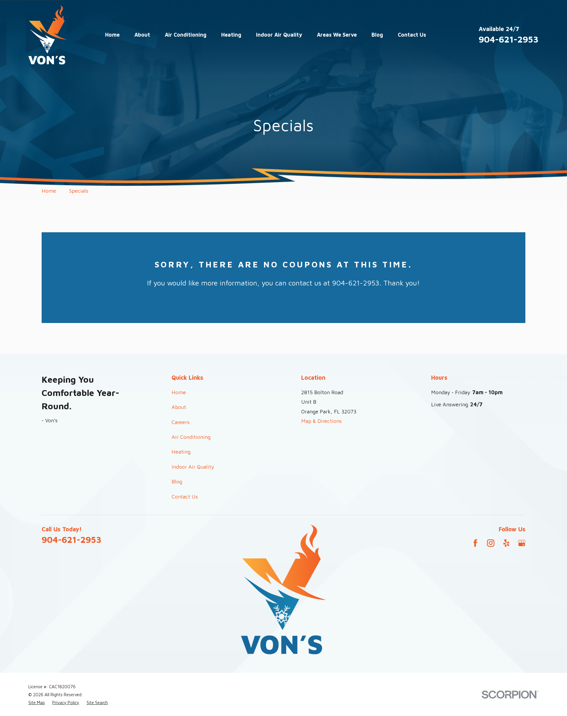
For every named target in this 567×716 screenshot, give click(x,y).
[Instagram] (490, 543)
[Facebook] (475, 543)
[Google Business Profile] (521, 543)
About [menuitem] (142, 35)
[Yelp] (506, 543)
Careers (181, 422)
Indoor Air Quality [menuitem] (279, 35)
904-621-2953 (509, 39)
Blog (177, 481)
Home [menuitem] (112, 35)
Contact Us (185, 496)
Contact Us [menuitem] (412, 35)
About (179, 407)
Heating (181, 452)
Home (179, 392)
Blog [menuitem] (377, 35)
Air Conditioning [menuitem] (185, 35)
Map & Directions (321, 421)
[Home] (47, 34)
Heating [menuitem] (231, 35)
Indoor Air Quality (193, 467)
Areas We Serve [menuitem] (337, 35)
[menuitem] (36, 703)
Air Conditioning (191, 437)
